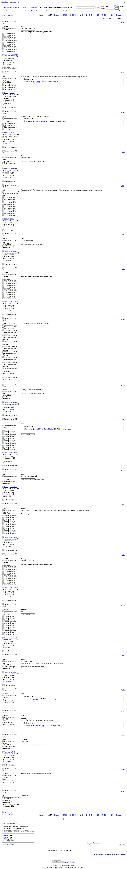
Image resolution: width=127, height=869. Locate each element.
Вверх (123, 854)
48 (93, 15)
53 (105, 15)
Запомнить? (121, 6)
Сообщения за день (103, 11)
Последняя (120, 15)
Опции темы (106, 18)
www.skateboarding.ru (112, 854)
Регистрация (10, 11)
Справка (48, 11)
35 (64, 15)
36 (66, 15)
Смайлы (5, 837)
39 (73, 15)
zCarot (83, 867)
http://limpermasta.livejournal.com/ (40, 32)
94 (109, 15)
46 (89, 15)
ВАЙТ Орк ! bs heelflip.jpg (44, 429)
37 (68, 15)
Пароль (103, 8)
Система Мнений (31, 11)
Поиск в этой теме (118, 18)
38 (71, 15)
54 (107, 15)
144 (112, 15)
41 (77, 15)
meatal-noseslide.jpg (42, 121)
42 (80, 15)
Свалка (34, 7)
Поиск (121, 11)
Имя (102, 6)
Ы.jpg (37, 699)
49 (96, 15)
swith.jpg (38, 82)
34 (61, 15)
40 (75, 15)
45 (87, 15)
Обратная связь (97, 854)
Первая (55, 15)
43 (82, 15)
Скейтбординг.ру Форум (10, 7)
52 (102, 15)
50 (98, 15)
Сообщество (67, 11)
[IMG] (4, 839)
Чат (57, 11)
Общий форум (26, 7)
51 (100, 15)
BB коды (5, 835)
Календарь (83, 11)
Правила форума (8, 844)
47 (91, 15)
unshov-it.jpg (40, 725)
